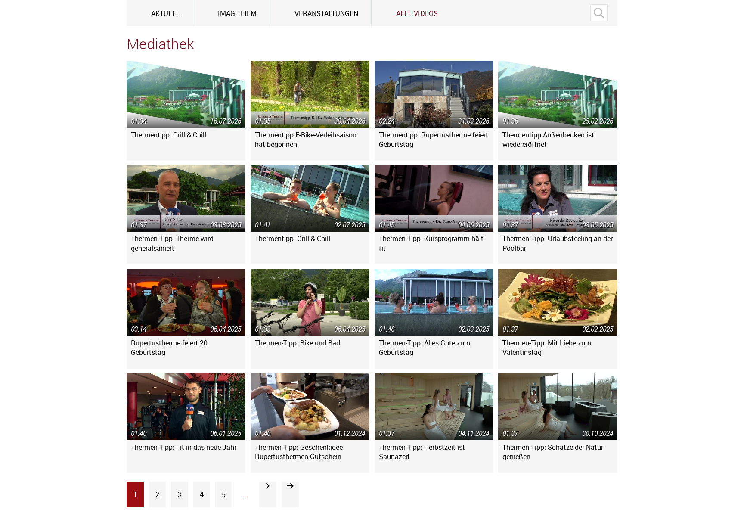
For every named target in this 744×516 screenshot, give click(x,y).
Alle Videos (417, 13)
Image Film (237, 13)
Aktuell (165, 13)
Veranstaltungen (326, 13)
